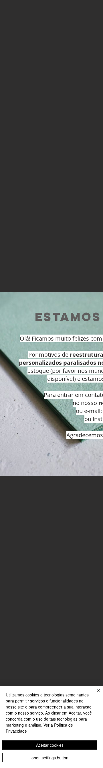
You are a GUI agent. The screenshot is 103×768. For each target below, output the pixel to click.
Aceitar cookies (50, 745)
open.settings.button (49, 758)
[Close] (95, 694)
